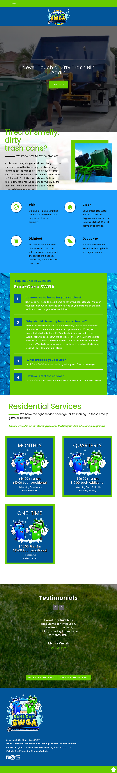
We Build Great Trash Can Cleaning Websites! (28, 751)
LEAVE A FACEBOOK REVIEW (74, 677)
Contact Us (58, 84)
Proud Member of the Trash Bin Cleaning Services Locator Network (41, 743)
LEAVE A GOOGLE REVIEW (41, 677)
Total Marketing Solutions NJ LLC (53, 747)
